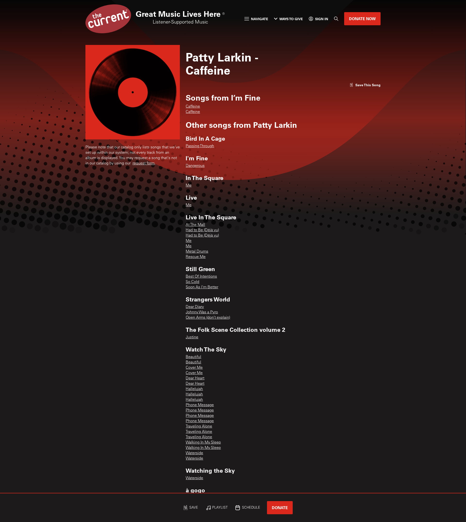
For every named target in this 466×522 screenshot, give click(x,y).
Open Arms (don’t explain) (208, 318)
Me (188, 186)
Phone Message (200, 405)
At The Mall (195, 225)
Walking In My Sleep (203, 443)
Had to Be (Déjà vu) (202, 230)
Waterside (194, 453)
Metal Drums (197, 252)
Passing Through (200, 146)
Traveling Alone (199, 426)
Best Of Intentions (201, 277)
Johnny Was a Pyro (202, 312)
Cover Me (194, 368)
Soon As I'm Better (202, 287)
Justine (192, 337)
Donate (280, 507)
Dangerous (195, 166)
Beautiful (193, 357)
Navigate (259, 19)
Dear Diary (195, 307)
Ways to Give (291, 19)
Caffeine (193, 107)
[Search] (336, 19)
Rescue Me (196, 257)
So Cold (192, 282)
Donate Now (362, 18)
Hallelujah (194, 389)
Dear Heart (195, 378)
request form (144, 163)
